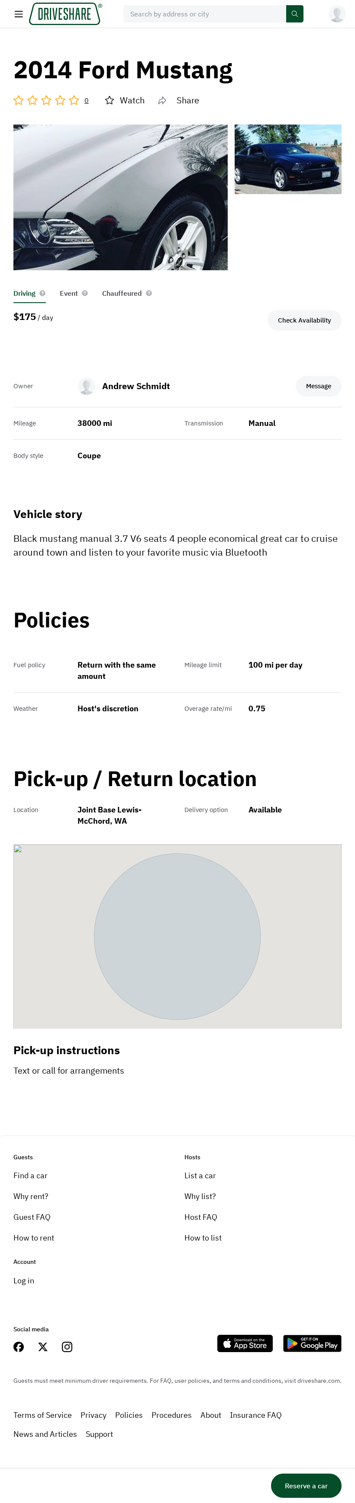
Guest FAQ (32, 1217)
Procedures (172, 1415)
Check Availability (304, 320)
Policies (129, 1415)
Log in (23, 1281)
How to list (203, 1238)
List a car (200, 1175)
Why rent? (30, 1196)
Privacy (93, 1415)
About (210, 1415)
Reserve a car (306, 1485)
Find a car (30, 1175)
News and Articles (45, 1434)
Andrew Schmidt (136, 386)
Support (99, 1434)
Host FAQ (200, 1217)
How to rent (33, 1238)
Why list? (200, 1196)
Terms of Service (42, 1415)
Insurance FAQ (256, 1415)
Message (318, 386)
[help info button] (42, 293)
